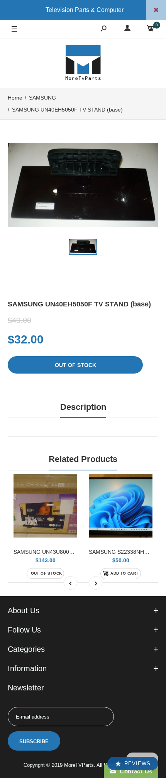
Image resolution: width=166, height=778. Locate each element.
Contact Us (134, 771)
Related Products (83, 459)
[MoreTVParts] (83, 63)
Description (83, 407)
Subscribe (34, 741)
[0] (150, 29)
